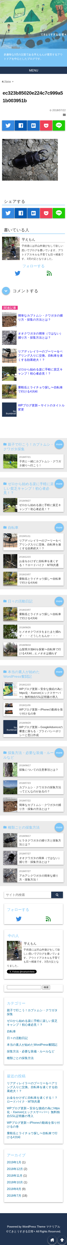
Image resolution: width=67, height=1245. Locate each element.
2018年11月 (15, 1175)
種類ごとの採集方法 (20, 1058)
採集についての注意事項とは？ (38, 769)
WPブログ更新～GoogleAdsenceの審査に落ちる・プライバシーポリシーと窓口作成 (41, 731)
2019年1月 (14, 1162)
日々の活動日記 (17, 1038)
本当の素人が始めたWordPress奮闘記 (32, 1044)
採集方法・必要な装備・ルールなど (31, 1051)
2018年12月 (15, 1169)
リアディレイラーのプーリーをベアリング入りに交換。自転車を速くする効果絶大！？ (40, 355)
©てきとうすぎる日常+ (20, 1231)
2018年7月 (14, 1195)
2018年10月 (15, 1182)
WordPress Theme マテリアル (41, 1226)
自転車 (11, 1031)
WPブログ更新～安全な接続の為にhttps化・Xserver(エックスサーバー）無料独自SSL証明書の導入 (41, 692)
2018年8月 (14, 1189)
